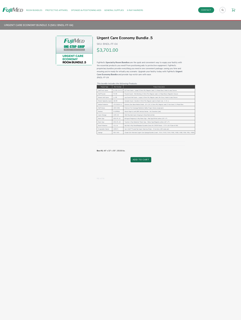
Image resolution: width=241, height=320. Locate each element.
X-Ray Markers (135, 10)
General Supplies (114, 10)
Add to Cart (141, 159)
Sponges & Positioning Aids (86, 10)
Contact (206, 10)
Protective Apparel (56, 10)
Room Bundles (34, 10)
